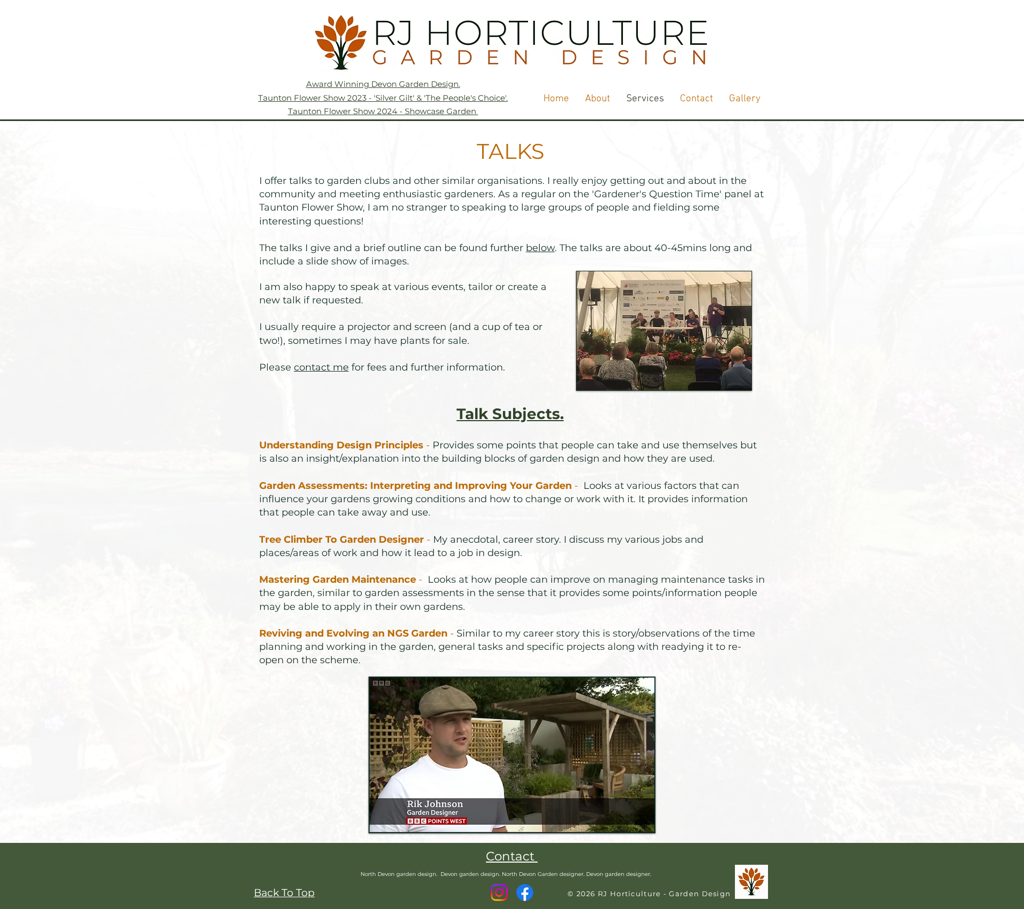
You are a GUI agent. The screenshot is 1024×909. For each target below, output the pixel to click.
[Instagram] (499, 892)
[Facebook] (525, 892)
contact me (321, 367)
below (540, 248)
